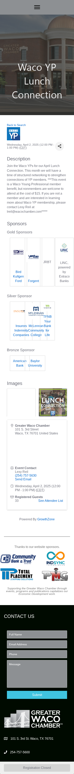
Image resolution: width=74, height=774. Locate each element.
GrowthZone (46, 519)
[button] (37, 695)
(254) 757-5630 (26, 475)
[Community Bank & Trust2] (18, 558)
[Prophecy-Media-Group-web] (56, 574)
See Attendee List (50, 500)
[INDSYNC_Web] (56, 558)
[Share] (59, 146)
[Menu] (37, 7)
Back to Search (16, 125)
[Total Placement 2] (18, 574)
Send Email (23, 479)
